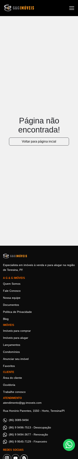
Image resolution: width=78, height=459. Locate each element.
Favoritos (9, 366)
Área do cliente (12, 377)
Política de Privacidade (17, 311)
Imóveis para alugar (15, 337)
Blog (6, 318)
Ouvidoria (9, 384)
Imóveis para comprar (17, 330)
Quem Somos (11, 283)
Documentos (11, 304)
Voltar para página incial (39, 141)
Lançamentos (11, 344)
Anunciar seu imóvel (16, 358)
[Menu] (71, 8)
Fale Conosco (12, 290)
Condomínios (11, 351)
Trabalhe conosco (14, 391)
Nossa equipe (11, 297)
